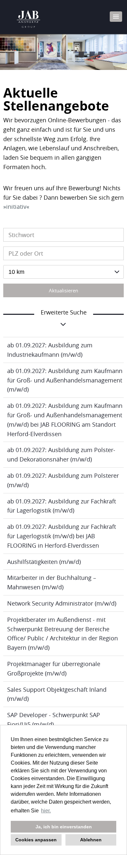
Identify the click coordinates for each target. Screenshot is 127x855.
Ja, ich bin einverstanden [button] (63, 826)
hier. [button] (46, 810)
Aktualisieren (63, 290)
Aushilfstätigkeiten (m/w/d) (44, 562)
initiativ (16, 206)
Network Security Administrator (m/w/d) (61, 603)
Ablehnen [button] (91, 839)
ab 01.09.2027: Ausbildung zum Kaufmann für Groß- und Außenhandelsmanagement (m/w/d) (64, 380)
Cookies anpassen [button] (36, 839)
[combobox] (63, 272)
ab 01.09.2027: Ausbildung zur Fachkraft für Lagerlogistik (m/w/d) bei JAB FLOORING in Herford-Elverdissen (61, 536)
